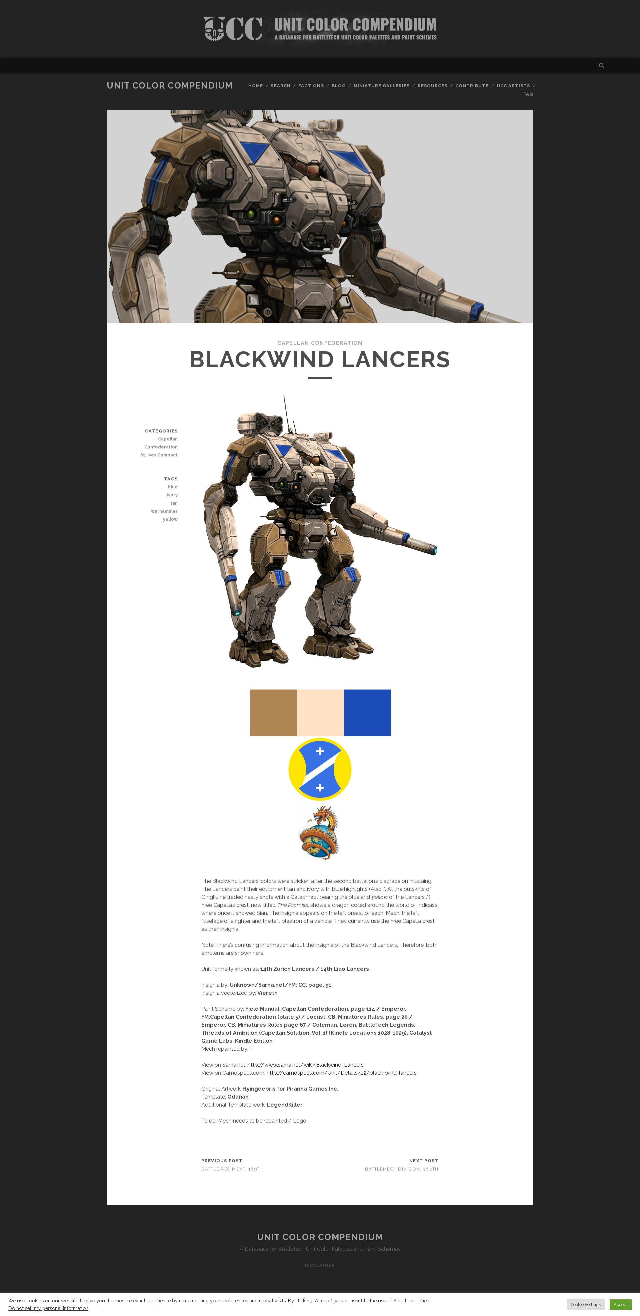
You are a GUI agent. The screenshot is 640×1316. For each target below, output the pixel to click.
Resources (432, 85)
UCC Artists (513, 85)
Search (280, 85)
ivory (172, 494)
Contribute (472, 85)
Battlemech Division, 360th (401, 1169)
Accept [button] (621, 1304)
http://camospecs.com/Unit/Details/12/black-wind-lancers (342, 1073)
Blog (339, 85)
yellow (170, 519)
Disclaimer (320, 1265)
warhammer (164, 511)
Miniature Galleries (382, 85)
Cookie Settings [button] (586, 1304)
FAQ (528, 94)
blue (173, 486)
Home (255, 85)
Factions (311, 85)
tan (174, 503)
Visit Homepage (320, 29)
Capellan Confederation (319, 343)
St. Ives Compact (159, 454)
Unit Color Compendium (170, 86)
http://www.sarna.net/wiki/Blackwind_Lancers (306, 1065)
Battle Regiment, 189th (232, 1169)
